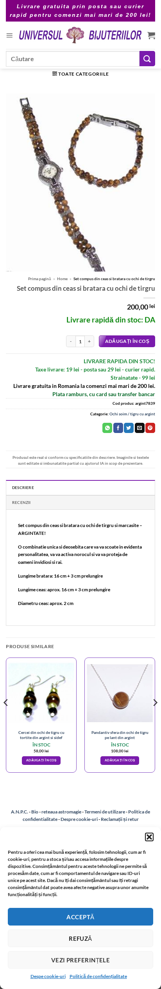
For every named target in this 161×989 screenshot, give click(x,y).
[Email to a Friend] (140, 428)
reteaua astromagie (61, 812)
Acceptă (80, 916)
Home (62, 278)
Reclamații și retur (120, 819)
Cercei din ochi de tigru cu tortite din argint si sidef (41, 735)
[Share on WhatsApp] (107, 428)
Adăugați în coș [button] (41, 760)
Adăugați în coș (127, 341)
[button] (149, 837)
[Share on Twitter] (129, 428)
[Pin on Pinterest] (150, 428)
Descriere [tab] (23, 487)
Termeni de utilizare (104, 812)
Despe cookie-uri (48, 976)
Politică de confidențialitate (98, 976)
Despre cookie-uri (79, 819)
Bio (34, 812)
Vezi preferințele (80, 960)
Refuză (80, 938)
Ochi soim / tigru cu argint (132, 413)
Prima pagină (39, 278)
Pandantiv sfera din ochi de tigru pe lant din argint (119, 735)
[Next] (154, 718)
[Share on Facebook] (118, 428)
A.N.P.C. (19, 812)
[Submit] (147, 58)
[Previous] (6, 718)
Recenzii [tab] (21, 502)
